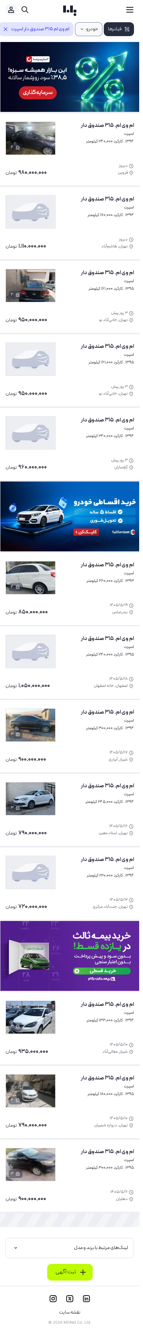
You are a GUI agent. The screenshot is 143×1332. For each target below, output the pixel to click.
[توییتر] (70, 1299)
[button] (119, 29)
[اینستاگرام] (53, 1299)
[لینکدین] (86, 1299)
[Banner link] (70, 77)
